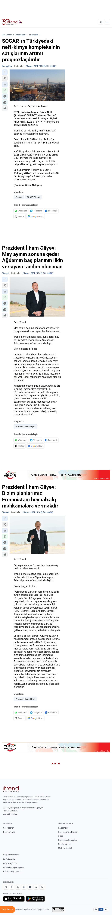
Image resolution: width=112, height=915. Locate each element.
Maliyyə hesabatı (65, 848)
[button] (4, 72)
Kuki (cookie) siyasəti (12, 871)
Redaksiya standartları (67, 840)
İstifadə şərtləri (9, 859)
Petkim (19, 197)
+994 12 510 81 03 (10, 811)
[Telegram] (29, 887)
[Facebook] (11, 887)
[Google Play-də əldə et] (35, 899)
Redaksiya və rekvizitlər (68, 832)
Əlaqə (60, 836)
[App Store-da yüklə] (14, 899)
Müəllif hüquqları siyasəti (13, 867)
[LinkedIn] (35, 887)
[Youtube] (23, 887)
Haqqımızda (63, 828)
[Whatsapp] (5, 887)
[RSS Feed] (41, 887)
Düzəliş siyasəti (64, 844)
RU (106, 909)
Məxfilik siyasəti (10, 863)
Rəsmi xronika (9, 832)
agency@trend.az (10, 814)
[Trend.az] (12, 22)
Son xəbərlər (8, 828)
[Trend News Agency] (11, 789)
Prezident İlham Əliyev (25, 426)
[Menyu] (107, 22)
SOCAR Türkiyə (33, 197)
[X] (17, 887)
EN (96, 909)
